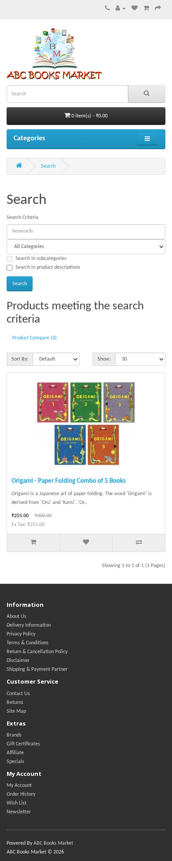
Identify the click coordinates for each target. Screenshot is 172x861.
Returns (15, 702)
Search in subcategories (41, 258)
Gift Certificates (23, 744)
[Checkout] (158, 8)
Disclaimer (18, 660)
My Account (19, 785)
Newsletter (19, 812)
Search (48, 166)
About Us (16, 616)
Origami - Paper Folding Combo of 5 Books (68, 481)
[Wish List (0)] (134, 8)
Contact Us (18, 693)
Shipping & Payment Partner (37, 669)
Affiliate (15, 753)
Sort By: (19, 359)
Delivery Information (29, 625)
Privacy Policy (21, 634)
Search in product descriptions (47, 267)
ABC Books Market (53, 843)
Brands (14, 735)
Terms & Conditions (28, 643)
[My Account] (121, 8)
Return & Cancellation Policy (37, 651)
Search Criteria (22, 217)
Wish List (16, 803)
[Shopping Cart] (146, 8)
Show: (104, 359)
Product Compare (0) (34, 338)
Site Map (16, 711)
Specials (15, 761)
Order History (21, 794)
